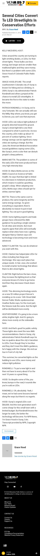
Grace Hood (13, 29)
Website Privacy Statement (14, 535)
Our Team (7, 504)
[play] (3, 553)
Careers (7, 519)
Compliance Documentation (14, 533)
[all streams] (37, 553)
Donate (33, 3)
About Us (7, 502)
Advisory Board (9, 505)
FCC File (7, 532)
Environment (9, 431)
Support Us (8, 521)
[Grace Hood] (7, 450)
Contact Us (8, 518)
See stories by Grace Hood (25, 456)
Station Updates (10, 507)
